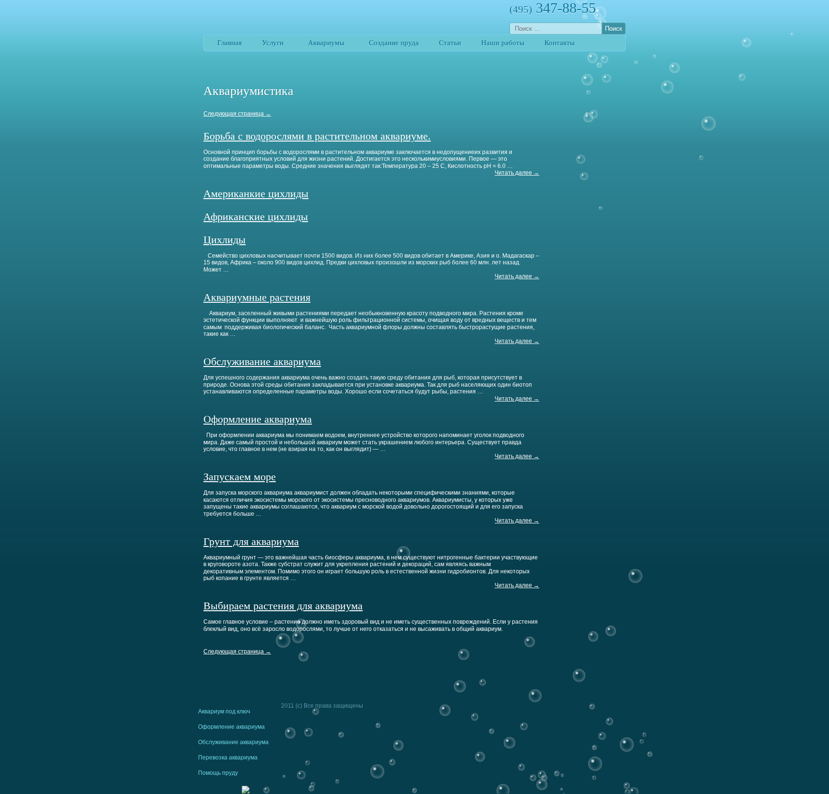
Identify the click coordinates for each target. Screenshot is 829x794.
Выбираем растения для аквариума (283, 606)
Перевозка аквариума (228, 757)
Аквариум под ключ (224, 711)
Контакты (560, 43)
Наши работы (502, 43)
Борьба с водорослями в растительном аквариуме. (317, 136)
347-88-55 (552, 8)
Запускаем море (239, 477)
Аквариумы (326, 43)
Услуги (273, 43)
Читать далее (517, 172)
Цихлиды (224, 240)
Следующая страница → (237, 113)
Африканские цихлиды (255, 217)
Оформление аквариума (257, 419)
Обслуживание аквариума (262, 361)
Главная (229, 43)
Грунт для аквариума (251, 541)
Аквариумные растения (256, 297)
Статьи (450, 43)
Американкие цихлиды (255, 194)
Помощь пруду (218, 773)
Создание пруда (394, 43)
